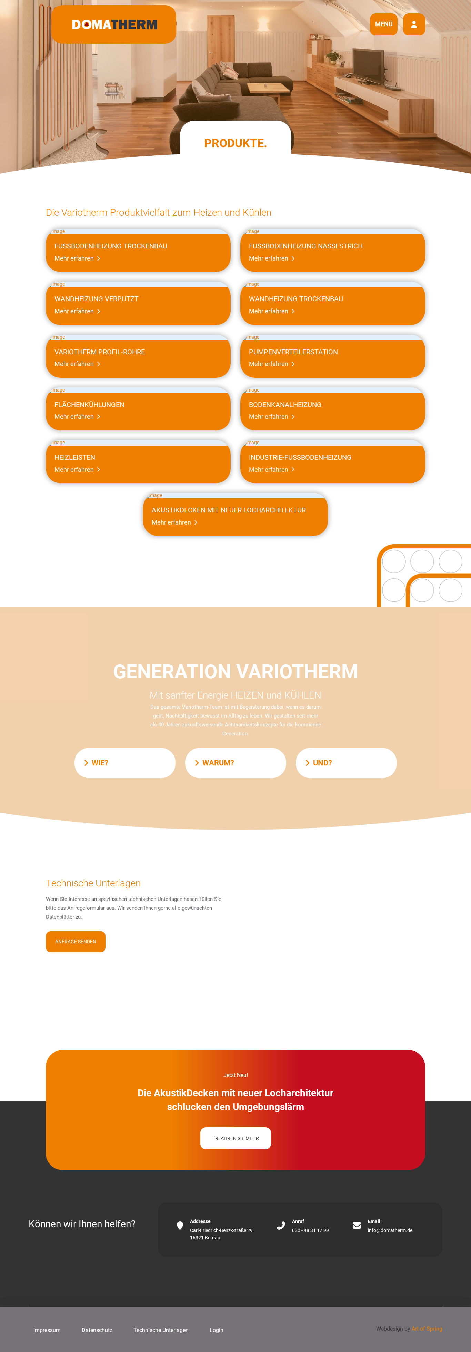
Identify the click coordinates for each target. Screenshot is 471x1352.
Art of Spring (427, 1328)
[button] (384, 24)
